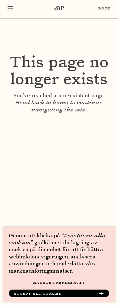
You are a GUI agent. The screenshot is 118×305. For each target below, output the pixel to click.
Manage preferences (59, 282)
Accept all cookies (38, 293)
